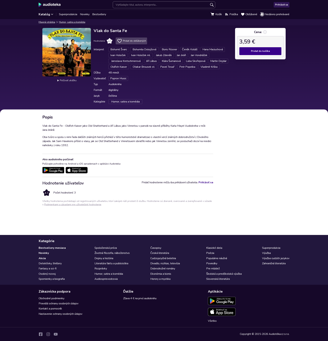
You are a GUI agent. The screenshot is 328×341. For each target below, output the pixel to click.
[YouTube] (56, 334)
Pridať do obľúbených (134, 40)
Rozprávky (100, 268)
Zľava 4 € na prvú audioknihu (139, 298)
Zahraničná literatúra (274, 263)
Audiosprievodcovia (106, 279)
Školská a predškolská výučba (224, 274)
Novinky (85, 14)
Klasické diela (214, 248)
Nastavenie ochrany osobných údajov (60, 313)
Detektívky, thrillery (50, 263)
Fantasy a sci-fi (48, 268)
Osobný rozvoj (47, 274)
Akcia (42, 258)
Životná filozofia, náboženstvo (112, 253)
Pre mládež (213, 268)
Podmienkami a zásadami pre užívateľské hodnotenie (72, 204)
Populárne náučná (216, 258)
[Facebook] (41, 334)
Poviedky (211, 263)
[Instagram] (48, 334)
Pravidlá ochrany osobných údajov (58, 303)
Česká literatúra (159, 253)
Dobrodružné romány (162, 268)
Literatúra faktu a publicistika (111, 263)
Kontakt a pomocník (50, 308)
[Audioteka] (50, 4)
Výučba (266, 253)
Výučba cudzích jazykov (275, 258)
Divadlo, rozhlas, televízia (165, 263)
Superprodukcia (68, 14)
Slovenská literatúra (218, 279)
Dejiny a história (103, 258)
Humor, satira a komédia (72, 22)
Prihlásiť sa (281, 4)
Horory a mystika (160, 279)
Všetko (212, 321)
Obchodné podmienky (51, 298)
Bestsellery (99, 14)
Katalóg (44, 14)
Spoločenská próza (105, 248)
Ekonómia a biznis (160, 274)
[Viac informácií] (265, 32)
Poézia (210, 253)
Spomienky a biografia (52, 279)
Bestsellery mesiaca (52, 248)
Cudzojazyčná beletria (163, 258)
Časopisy (155, 248)
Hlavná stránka (47, 22)
